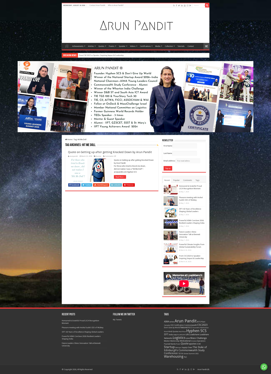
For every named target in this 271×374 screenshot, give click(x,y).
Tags (197, 180)
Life (187, 334)
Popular (176, 180)
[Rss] (174, 5)
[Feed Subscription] (157, 145)
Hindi (166, 332)
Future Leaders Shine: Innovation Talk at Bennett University (189, 234)
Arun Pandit (186, 321)
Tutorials (180, 46)
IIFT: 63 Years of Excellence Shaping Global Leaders (83, 332)
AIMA (166, 321)
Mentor (167, 341)
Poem (178, 344)
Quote (185, 343)
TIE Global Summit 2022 (190, 354)
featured (183, 327)
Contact (191, 46)
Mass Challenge (198, 338)
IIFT (166, 334)
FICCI (190, 327)
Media (157, 46)
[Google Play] (190, 5)
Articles (91, 46)
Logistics (179, 338)
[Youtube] (185, 5)
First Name (168, 146)
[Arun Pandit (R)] (135, 24)
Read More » (120, 177)
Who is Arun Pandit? (116, 5)
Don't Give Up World (172, 328)
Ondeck (193, 341)
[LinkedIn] (182, 5)
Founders (196, 328)
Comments (187, 180)
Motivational (185, 341)
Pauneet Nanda (170, 344)
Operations (201, 341)
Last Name (168, 153)
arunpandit (74, 156)
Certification (179, 325)
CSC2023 (202, 324)
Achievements (77, 46)
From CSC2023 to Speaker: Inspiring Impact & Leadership (101, 55)
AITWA (172, 322)
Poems (111, 46)
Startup (169, 347)
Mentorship (174, 341)
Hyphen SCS (196, 331)
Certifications (145, 46)
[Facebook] (176, 5)
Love (188, 338)
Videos (133, 46)
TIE (179, 354)
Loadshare (194, 334)
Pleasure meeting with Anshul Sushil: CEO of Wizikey (82, 327)
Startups (178, 347)
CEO (172, 325)
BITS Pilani (201, 322)
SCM (199, 344)
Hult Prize (182, 332)
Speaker (122, 46)
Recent (167, 180)
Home (67, 46)
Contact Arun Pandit (97, 5)
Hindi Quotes (173, 332)
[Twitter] (179, 5)
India (171, 335)
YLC (185, 357)
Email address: (170, 161)
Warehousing (173, 356)
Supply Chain (187, 347)
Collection (169, 46)
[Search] (207, 5)
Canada (167, 325)
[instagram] (187, 5)
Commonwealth (190, 325)
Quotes (101, 46)
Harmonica (204, 328)
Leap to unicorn (179, 335)
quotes (192, 343)
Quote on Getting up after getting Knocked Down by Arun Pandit (110, 152)
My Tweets (117, 320)
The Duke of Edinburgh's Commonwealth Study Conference (185, 350)
